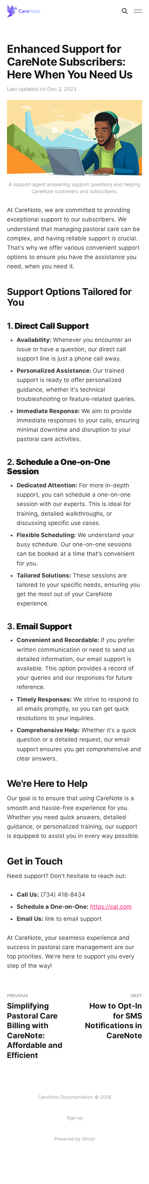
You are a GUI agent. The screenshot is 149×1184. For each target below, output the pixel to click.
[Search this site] (125, 11)
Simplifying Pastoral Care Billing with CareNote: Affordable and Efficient (34, 1026)
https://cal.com (111, 906)
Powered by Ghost (74, 1139)
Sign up (75, 1117)
